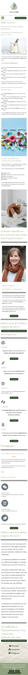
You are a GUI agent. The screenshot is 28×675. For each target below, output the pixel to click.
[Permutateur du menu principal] (2, 17)
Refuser (17, 670)
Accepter (12, 670)
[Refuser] (26, 669)
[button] (21, 18)
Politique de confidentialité (14, 672)
